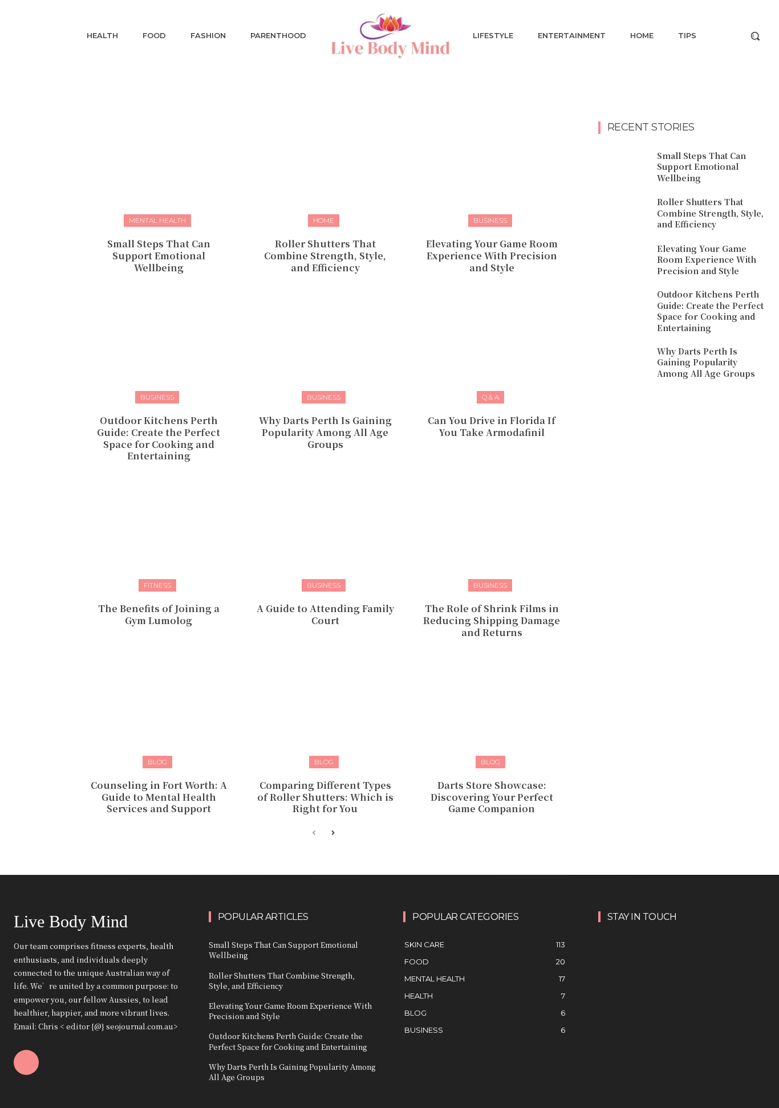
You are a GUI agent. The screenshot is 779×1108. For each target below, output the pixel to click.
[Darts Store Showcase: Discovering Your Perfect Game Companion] (492, 712)
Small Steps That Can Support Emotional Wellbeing (158, 255)
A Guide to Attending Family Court (325, 614)
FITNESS (157, 585)
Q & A (490, 397)
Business (490, 220)
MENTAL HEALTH (157, 220)
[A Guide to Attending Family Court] (325, 535)
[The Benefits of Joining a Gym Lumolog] (159, 535)
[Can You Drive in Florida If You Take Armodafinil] (492, 347)
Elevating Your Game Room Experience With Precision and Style (492, 255)
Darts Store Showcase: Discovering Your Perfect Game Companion (492, 797)
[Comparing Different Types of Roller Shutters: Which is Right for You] (325, 712)
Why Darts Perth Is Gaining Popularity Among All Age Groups (325, 432)
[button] (755, 36)
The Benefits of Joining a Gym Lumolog (159, 614)
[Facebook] (26, 1062)
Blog (157, 761)
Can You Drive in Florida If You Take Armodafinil (491, 426)
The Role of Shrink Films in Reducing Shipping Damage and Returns (491, 620)
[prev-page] (314, 833)
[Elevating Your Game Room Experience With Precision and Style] (492, 170)
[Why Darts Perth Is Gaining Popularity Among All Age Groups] (325, 347)
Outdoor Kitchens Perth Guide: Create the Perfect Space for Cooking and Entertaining (158, 438)
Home (323, 220)
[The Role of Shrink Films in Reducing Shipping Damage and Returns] (492, 535)
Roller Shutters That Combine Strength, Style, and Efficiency (325, 255)
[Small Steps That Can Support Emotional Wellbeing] (159, 170)
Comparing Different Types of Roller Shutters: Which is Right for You (325, 797)
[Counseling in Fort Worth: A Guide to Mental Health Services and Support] (159, 712)
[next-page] (332, 833)
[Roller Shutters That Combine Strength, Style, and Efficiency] (325, 170)
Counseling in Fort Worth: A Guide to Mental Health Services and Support (159, 797)
